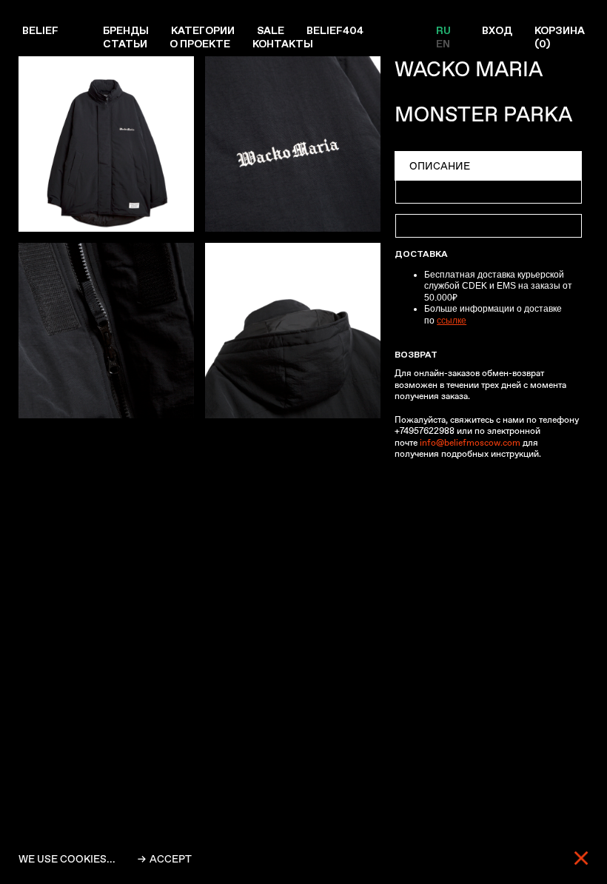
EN (443, 44)
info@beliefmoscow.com (470, 443)
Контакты (282, 44)
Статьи (125, 44)
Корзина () (559, 37)
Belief (40, 30)
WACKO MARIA (469, 69)
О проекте (200, 44)
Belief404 (334, 30)
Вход (497, 30)
